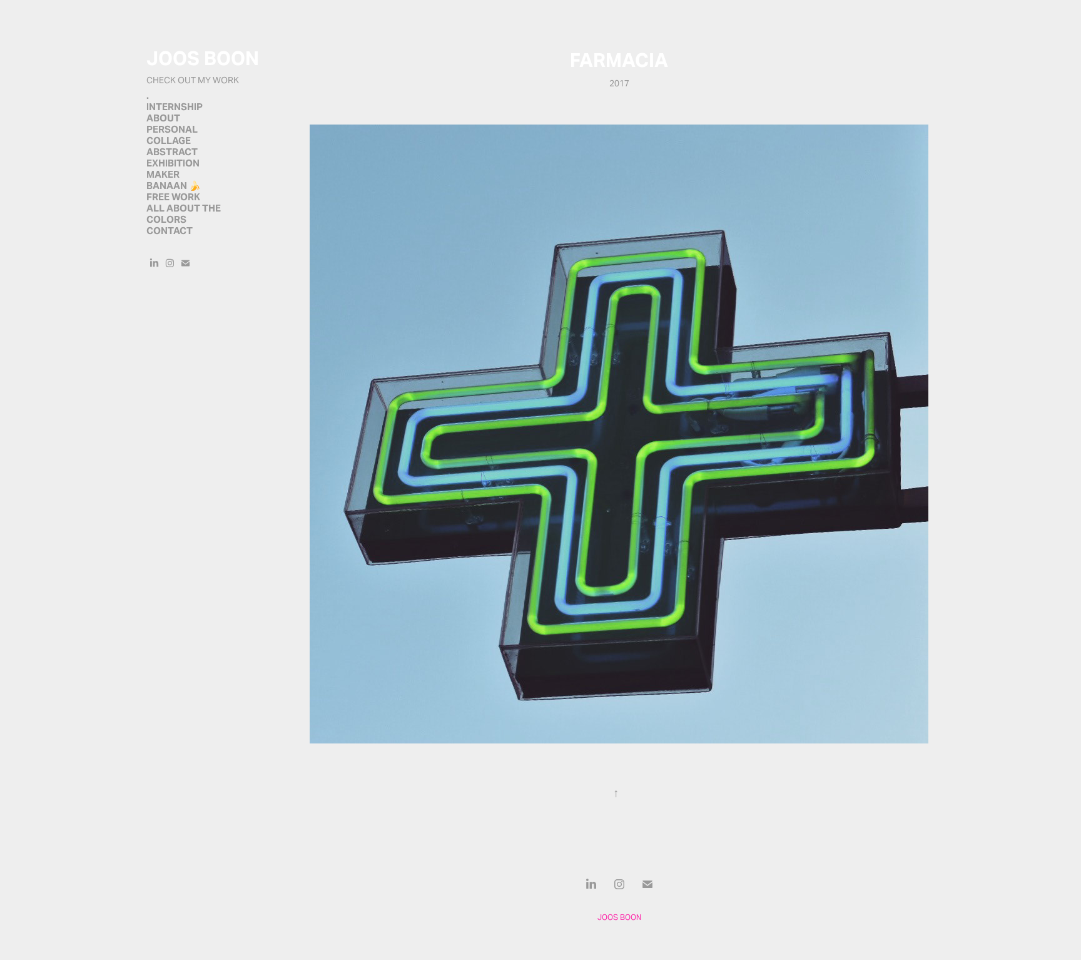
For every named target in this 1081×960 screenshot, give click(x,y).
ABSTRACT (172, 152)
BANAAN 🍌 (173, 185)
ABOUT (163, 118)
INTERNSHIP (174, 107)
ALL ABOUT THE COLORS (183, 213)
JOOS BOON (202, 58)
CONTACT (169, 231)
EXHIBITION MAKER (173, 168)
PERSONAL (172, 129)
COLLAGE (168, 140)
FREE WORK (173, 197)
